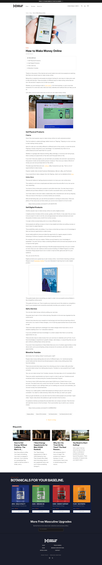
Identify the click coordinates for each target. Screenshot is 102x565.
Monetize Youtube (33, 68)
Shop (43, 545)
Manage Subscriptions (57, 547)
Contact (57, 550)
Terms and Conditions (55, 555)
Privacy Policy (44, 555)
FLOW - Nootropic (79, 504)
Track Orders (57, 545)
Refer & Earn (43, 550)
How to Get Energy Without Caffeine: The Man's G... (20, 446)
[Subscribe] (61, 529)
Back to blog (52, 420)
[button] (27, 6)
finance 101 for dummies (41, 414)
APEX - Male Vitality (18, 504)
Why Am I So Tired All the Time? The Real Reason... (59, 446)
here (72, 174)
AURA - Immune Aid (38, 504)
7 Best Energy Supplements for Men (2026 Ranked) (41, 446)
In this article (31, 58)
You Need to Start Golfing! (80, 444)
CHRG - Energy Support (60, 504)
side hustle (48, 85)
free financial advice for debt (66, 414)
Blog (31, 12)
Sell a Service (32, 65)
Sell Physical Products (34, 60)
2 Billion (46, 166)
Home (27, 12)
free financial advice (53, 414)
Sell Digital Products (34, 63)
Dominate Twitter (39, 261)
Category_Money (30, 414)
